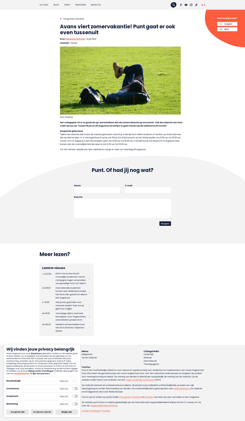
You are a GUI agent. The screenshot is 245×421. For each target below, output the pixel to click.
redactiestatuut (181, 388)
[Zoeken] (173, 5)
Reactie (78, 197)
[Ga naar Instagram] (191, 4)
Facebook (137, 397)
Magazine (80, 4)
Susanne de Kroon (75, 39)
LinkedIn (149, 397)
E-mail (128, 185)
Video (67, 4)
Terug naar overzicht (73, 18)
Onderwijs (148, 354)
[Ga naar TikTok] (196, 4)
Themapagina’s (151, 364)
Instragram (125, 397)
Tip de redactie (89, 357)
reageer (228, 23)
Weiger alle (66, 412)
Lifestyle (148, 357)
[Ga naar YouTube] (186, 4)
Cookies (106, 410)
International (150, 360)
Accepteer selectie (42, 412)
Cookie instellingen (91, 410)
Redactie (96, 4)
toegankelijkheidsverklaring (103, 405)
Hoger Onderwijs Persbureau (140, 379)
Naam (77, 185)
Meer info (64, 381)
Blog (56, 4)
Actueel (44, 4)
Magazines (87, 354)
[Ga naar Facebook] (180, 4)
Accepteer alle (17, 412)
